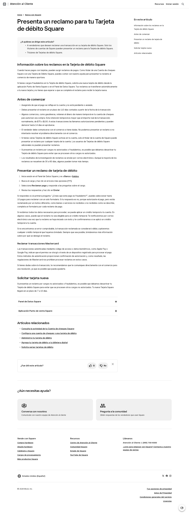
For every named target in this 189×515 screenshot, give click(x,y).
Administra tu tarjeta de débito (36, 338)
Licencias (167, 501)
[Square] (4, 4)
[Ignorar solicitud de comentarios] (112, 364)
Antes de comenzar (142, 34)
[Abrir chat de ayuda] (182, 508)
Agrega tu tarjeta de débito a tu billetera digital (44, 342)
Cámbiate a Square (25, 451)
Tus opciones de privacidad (159, 489)
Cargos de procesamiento (29, 455)
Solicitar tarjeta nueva (142, 48)
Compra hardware (25, 443)
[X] (163, 476)
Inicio (19, 15)
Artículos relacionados (143, 53)
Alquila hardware (25, 447)
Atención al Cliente (21, 3)
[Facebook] (166, 476)
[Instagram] (170, 476)
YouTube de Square (79, 455)
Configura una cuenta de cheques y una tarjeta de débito (49, 333)
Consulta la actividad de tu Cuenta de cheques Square (47, 329)
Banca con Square (33, 15)
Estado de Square (78, 451)
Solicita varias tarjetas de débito (37, 347)
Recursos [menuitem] (159, 4)
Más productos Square (27, 459)
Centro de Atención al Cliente (83, 443)
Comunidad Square (78, 447)
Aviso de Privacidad (163, 493)
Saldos (75, 176)
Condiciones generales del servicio (156, 497)
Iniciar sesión (172, 4)
